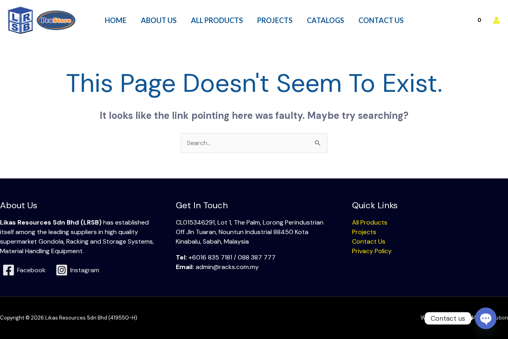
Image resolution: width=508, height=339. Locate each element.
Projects (364, 232)
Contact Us (368, 241)
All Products (369, 222)
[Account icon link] (496, 20)
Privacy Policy (372, 251)
